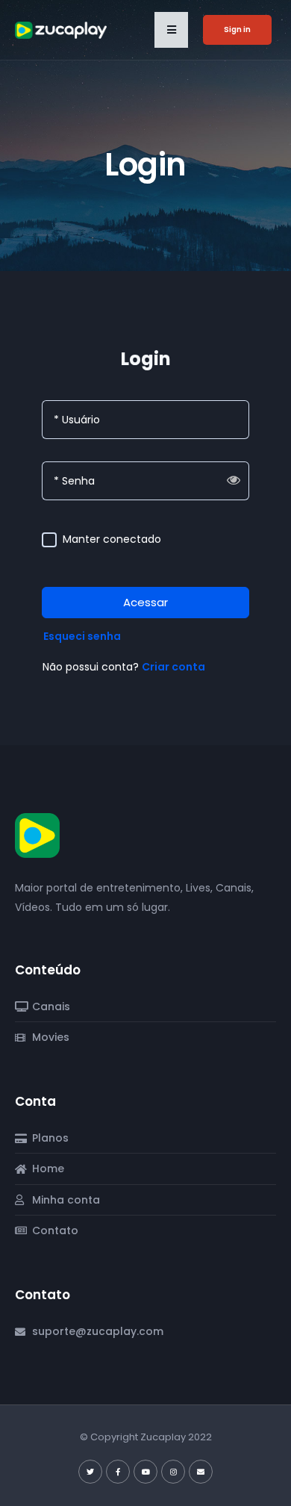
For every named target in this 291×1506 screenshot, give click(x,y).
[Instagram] (173, 1472)
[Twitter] (90, 1472)
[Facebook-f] (118, 1472)
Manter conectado (112, 539)
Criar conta (173, 666)
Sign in (237, 29)
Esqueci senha (82, 636)
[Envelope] (201, 1472)
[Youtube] (145, 1472)
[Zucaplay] (37, 834)
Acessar (145, 602)
